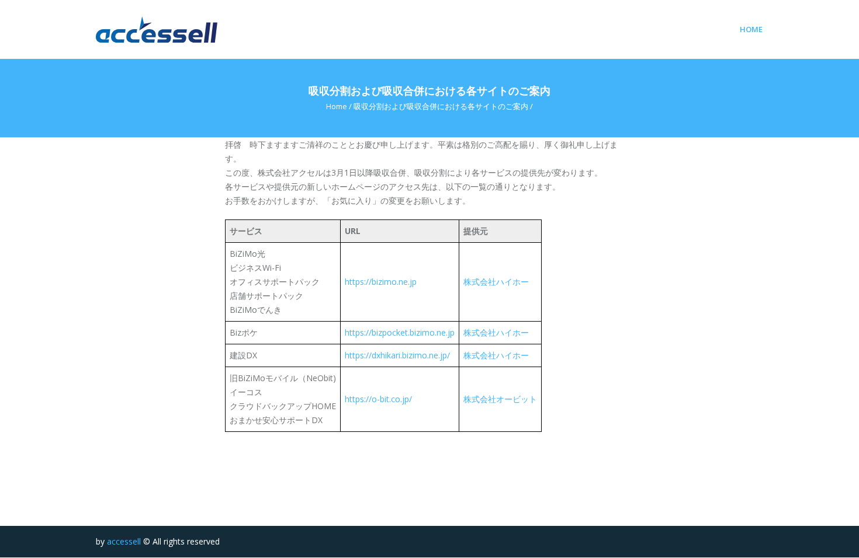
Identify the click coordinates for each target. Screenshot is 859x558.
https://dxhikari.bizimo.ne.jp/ (397, 355)
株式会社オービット (500, 398)
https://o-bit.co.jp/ (378, 398)
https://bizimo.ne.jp (381, 281)
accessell (124, 541)
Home (751, 29)
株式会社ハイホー (496, 281)
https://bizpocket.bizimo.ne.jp (400, 332)
